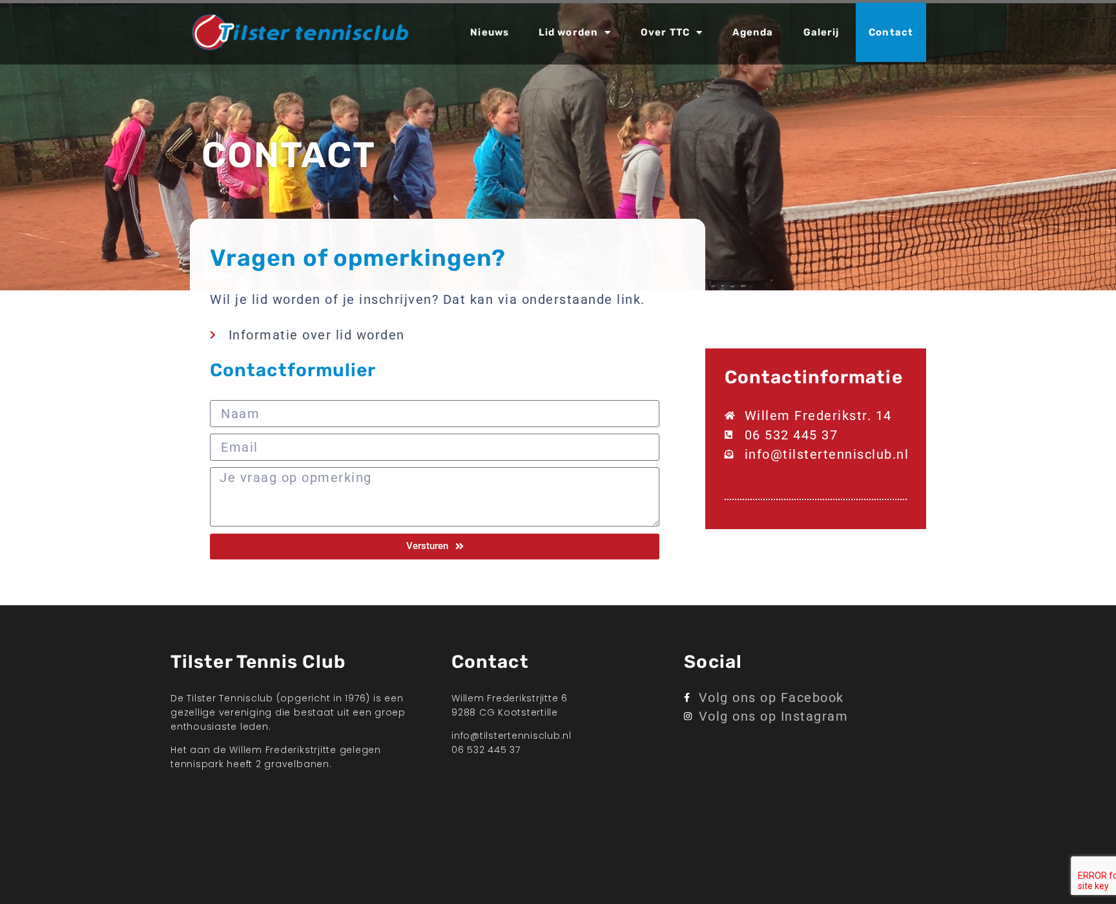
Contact (891, 32)
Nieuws (489, 32)
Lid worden (568, 32)
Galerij (821, 32)
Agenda (753, 32)
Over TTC (665, 32)
